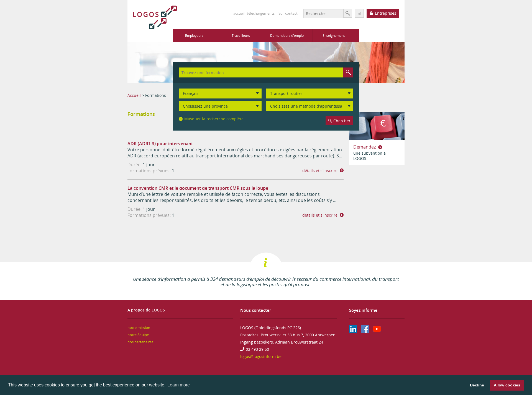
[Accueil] (152, 17)
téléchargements (261, 13)
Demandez (365, 147)
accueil (238, 13)
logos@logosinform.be (261, 356)
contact (291, 13)
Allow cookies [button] (507, 385)
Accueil (134, 95)
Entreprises (385, 13)
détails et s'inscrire (319, 170)
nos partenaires (140, 342)
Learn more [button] (178, 385)
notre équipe (138, 334)
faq (280, 13)
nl (359, 13)
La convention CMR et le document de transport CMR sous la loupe (197, 188)
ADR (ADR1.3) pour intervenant (160, 144)
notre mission (138, 327)
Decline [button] (477, 385)
